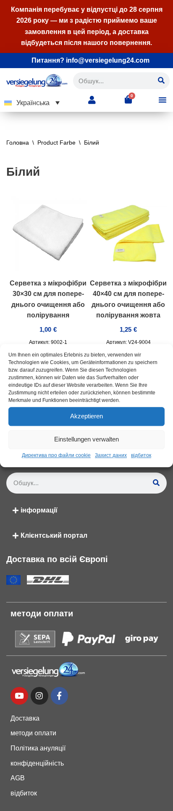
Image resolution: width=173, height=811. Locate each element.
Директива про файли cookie (56, 455)
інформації (39, 510)
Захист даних (111, 455)
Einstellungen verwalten (86, 439)
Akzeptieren (86, 416)
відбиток (141, 455)
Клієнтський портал (54, 535)
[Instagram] (39, 696)
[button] (32, 102)
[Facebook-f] (59, 696)
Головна (17, 142)
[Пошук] (161, 80)
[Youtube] (19, 696)
